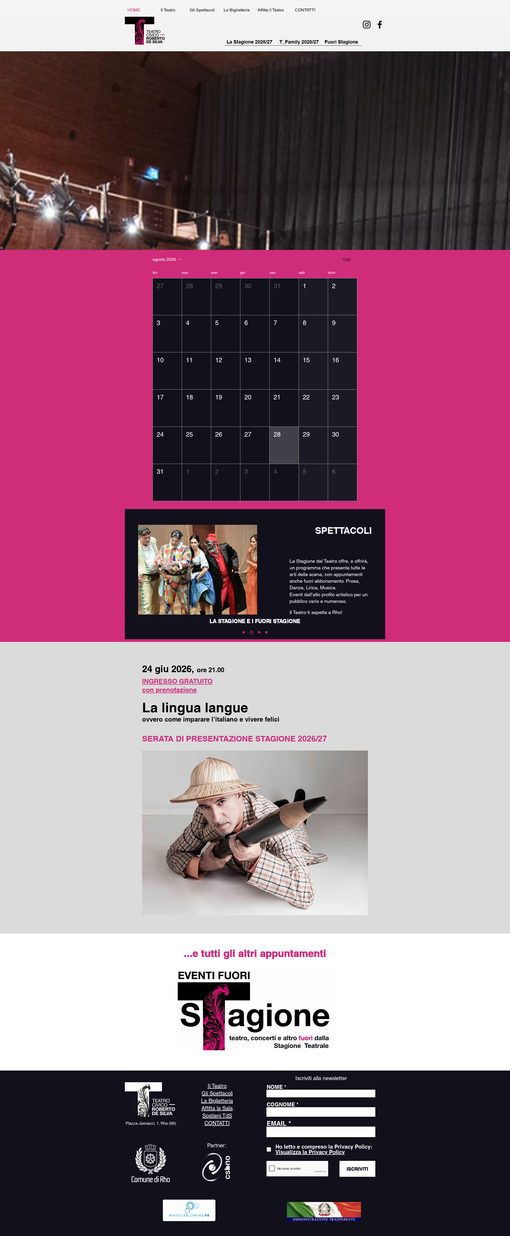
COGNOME (281, 1104)
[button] (167, 297)
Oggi (347, 259)
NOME (275, 1087)
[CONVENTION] (258, 632)
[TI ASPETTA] (244, 632)
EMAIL (277, 1123)
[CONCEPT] (266, 632)
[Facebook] (380, 24)
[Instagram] (367, 24)
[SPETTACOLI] (251, 632)
